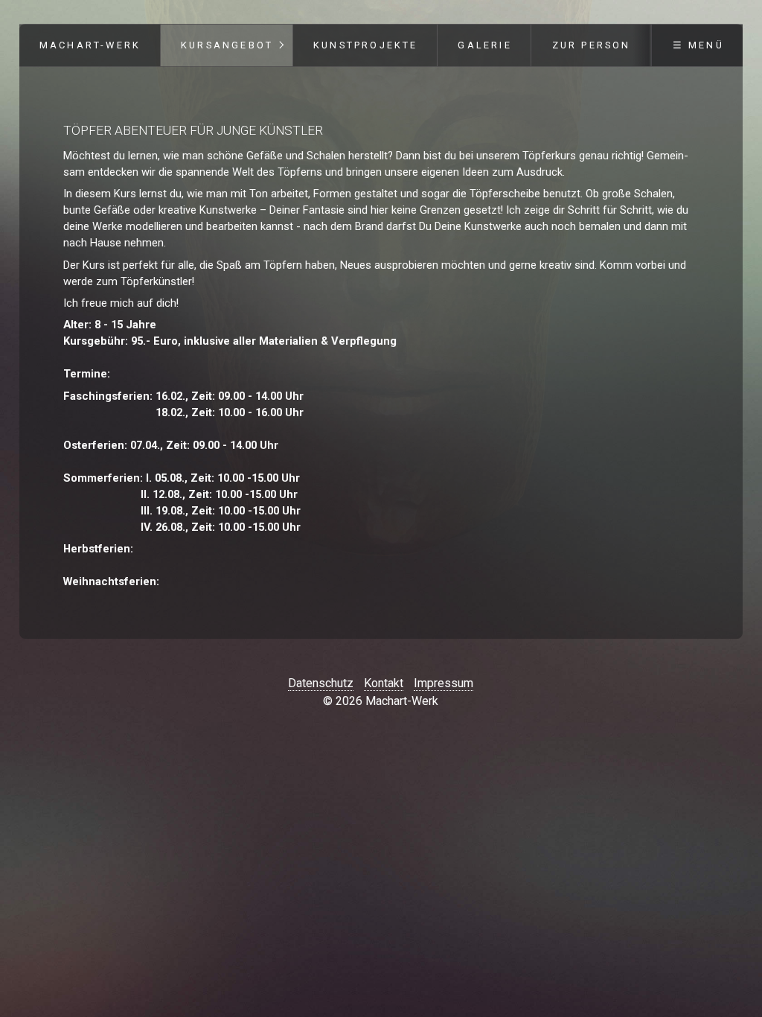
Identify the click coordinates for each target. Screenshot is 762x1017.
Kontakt (383, 683)
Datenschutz (320, 683)
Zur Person (591, 45)
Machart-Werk (90, 45)
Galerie (484, 45)
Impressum (443, 683)
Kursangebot (227, 45)
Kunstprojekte (365, 45)
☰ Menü (698, 45)
